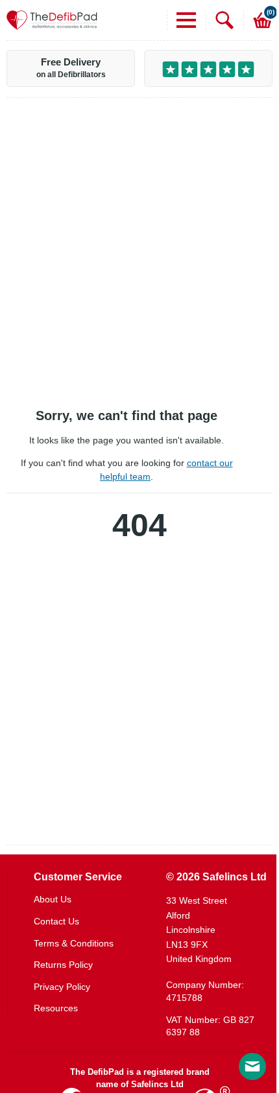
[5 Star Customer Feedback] (208, 68)
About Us (52, 899)
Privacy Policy (62, 986)
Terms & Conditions (74, 943)
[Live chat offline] (252, 1066)
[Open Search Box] (219, 20)
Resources (56, 1008)
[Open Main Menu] (181, 20)
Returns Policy (63, 964)
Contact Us (56, 921)
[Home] (51, 20)
